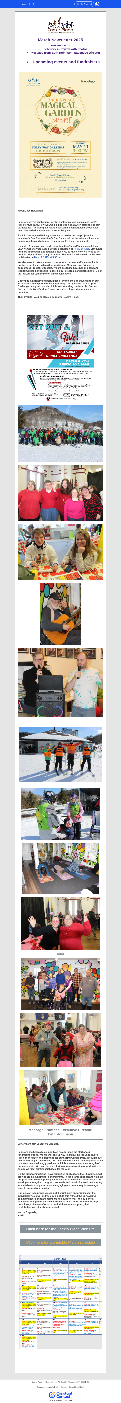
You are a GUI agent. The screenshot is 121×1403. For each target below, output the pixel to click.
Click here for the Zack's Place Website (60, 1229)
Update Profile (53, 1387)
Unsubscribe (41, 1387)
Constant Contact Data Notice (73, 1387)
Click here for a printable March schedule (60, 1242)
